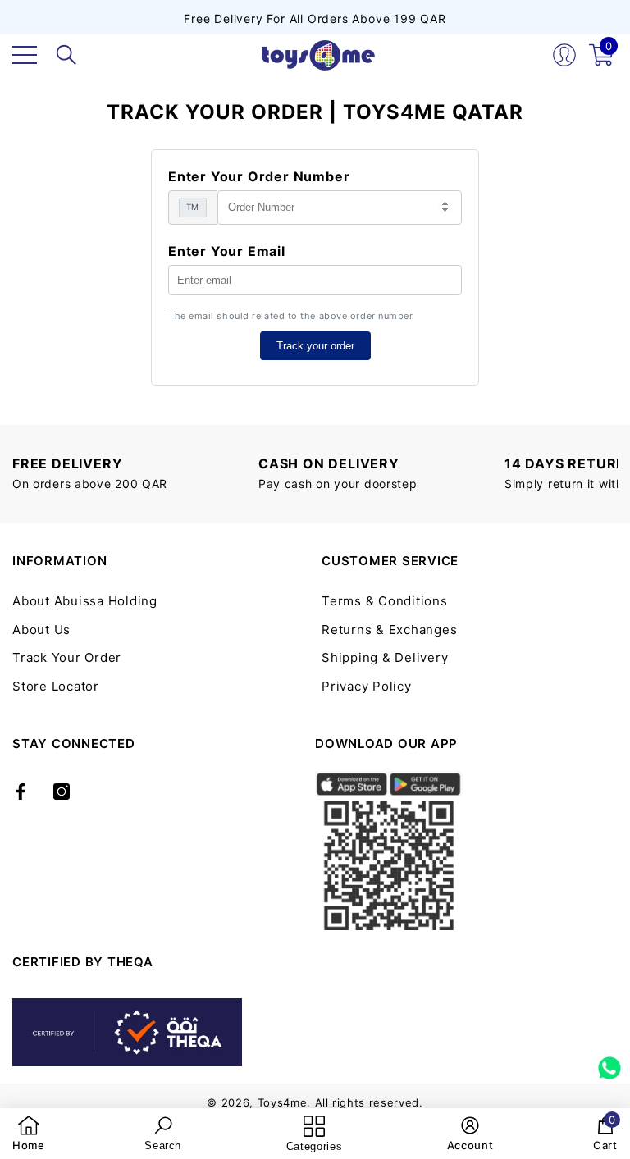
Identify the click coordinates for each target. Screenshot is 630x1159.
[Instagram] (61, 791)
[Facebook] (20, 791)
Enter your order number (258, 176)
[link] (28, 1133)
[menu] (24, 55)
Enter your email (226, 251)
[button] (66, 55)
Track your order (315, 346)
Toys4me (283, 1102)
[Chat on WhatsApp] (609, 1062)
